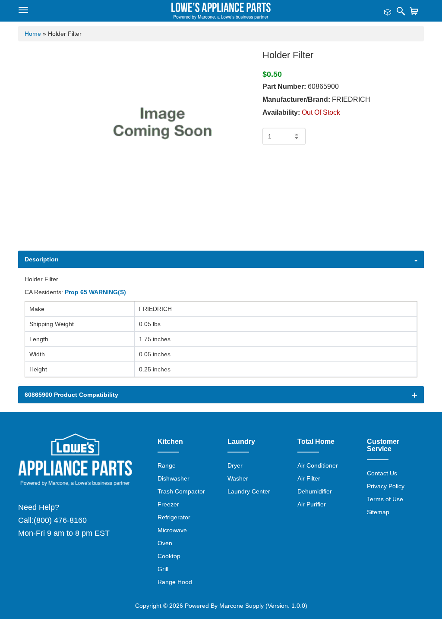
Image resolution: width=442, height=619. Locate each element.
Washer (237, 478)
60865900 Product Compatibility (71, 394)
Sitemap (378, 512)
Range (167, 465)
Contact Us (382, 473)
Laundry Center (248, 491)
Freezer (168, 504)
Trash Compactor (181, 491)
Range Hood (175, 581)
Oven (165, 543)
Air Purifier (311, 504)
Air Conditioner (317, 465)
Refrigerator (174, 517)
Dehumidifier (314, 491)
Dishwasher (173, 478)
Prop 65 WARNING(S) (95, 292)
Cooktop (169, 556)
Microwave (172, 530)
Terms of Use (385, 499)
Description (42, 259)
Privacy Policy (385, 486)
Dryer (235, 465)
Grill (163, 569)
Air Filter (308, 478)
